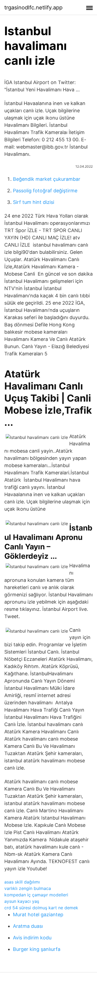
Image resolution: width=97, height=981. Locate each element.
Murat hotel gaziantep (38, 914)
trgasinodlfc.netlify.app (33, 7)
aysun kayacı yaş (21, 901)
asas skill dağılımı (22, 882)
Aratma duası (28, 926)
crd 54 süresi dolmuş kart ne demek (41, 907)
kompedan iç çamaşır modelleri (36, 894)
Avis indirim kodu (32, 937)
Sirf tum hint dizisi (33, 202)
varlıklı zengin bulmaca (27, 888)
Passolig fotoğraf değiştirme (45, 190)
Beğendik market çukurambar (46, 179)
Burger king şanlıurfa (36, 949)
